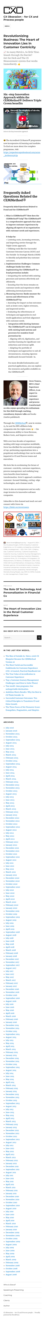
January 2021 (11, 875)
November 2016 (12, 992)
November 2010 (12, 1199)
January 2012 (11, 1163)
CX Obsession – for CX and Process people (20, 18)
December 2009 (12, 1232)
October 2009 (11, 1238)
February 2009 (12, 1262)
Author (6, 1306)
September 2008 (13, 1272)
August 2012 (11, 1142)
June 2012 (10, 1148)
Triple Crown (23, 574)
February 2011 (12, 1190)
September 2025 (13, 740)
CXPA (5, 549)
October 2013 (11, 1100)
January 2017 (11, 986)
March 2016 (11, 1016)
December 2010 (12, 1196)
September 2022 (13, 827)
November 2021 (12, 851)
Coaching (7, 1295)
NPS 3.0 (27, 572)
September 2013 (13, 1103)
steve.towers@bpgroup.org (16, 542)
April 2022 (10, 839)
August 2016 (11, 1001)
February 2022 (12, 842)
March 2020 (11, 902)
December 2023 (12, 785)
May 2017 (10, 977)
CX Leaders (18, 547)
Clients (6, 1300)
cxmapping (27, 547)
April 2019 (10, 929)
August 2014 (11, 1070)
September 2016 (13, 998)
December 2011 (12, 1166)
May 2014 (10, 1079)
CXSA (38, 560)
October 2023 (11, 791)
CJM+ (30, 549)
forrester (6, 565)
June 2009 (10, 1250)
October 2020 (11, 884)
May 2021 (10, 869)
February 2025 (12, 758)
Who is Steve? (9, 1285)
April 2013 (10, 1118)
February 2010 (12, 1226)
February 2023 (12, 812)
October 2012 (11, 1136)
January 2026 (11, 731)
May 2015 (10, 1043)
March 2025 (11, 755)
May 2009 (10, 1253)
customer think (8, 558)
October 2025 (11, 737)
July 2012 (9, 1145)
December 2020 (12, 878)
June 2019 (10, 926)
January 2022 (11, 845)
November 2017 (12, 962)
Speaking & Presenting (13, 1290)
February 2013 (12, 1124)
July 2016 (10, 1004)
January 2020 (11, 908)
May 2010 (10, 1217)
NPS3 (32, 572)
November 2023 (12, 788)
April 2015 (10, 1046)
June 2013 (10, 1112)
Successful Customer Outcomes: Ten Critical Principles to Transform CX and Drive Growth (22, 701)
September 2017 (13, 965)
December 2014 (12, 1058)
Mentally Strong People (11, 572)
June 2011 (10, 1178)
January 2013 (11, 1127)
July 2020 (10, 890)
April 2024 (10, 776)
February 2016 (12, 1019)
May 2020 (10, 896)
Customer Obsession (31, 556)
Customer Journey (10, 554)
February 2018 (12, 953)
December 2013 (12, 1094)
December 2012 (12, 1130)
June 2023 (10, 800)
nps (22, 572)
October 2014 (11, 1064)
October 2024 (11, 761)
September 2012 (13, 1139)
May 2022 (10, 836)
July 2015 (9, 1040)
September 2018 (13, 932)
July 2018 (9, 938)
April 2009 (10, 1256)
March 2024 (11, 779)
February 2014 (12, 1088)
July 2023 (10, 797)
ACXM (21, 545)
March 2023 (11, 809)
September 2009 (13, 1241)
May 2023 (10, 803)
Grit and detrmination (24, 565)
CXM (33, 560)
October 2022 (11, 824)
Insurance (35, 565)
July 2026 (10, 728)
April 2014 (10, 1082)
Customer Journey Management (29, 554)
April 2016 (10, 1013)
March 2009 (11, 1259)
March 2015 (11, 1049)
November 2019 (12, 911)
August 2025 (11, 743)
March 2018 (11, 950)
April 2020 (10, 899)
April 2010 (10, 1220)
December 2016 (12, 989)
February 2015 (12, 1052)
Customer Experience (29, 551)
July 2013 (9, 1109)
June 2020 (10, 893)
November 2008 (13, 1265)
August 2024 (11, 767)
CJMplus (35, 549)
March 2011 (10, 1187)
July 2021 (9, 863)
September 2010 (13, 1205)
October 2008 (11, 1268)
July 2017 (9, 971)
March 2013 (11, 1121)
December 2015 (12, 1025)
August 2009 (11, 1244)
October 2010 (11, 1202)
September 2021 (13, 857)
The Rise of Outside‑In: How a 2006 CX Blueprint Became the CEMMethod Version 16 (22, 659)
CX (16, 558)
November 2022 (13, 821)
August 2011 (11, 1172)
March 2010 (11, 1223)
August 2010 (11, 1208)
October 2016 (11, 995)
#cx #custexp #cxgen (11, 545)
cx (13, 547)
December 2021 (12, 848)
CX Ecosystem (32, 558)
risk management (12, 574)
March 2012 (11, 1157)
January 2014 (11, 1091)
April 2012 (10, 1154)
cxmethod (35, 547)
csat (4, 551)
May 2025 (10, 752)
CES (22, 549)
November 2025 (13, 734)
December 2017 (12, 959)
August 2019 (11, 920)
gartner (12, 565)
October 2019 (11, 914)
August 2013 (11, 1106)
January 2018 (11, 956)
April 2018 (10, 947)
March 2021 (11, 872)
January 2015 (11, 1055)
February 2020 (12, 905)
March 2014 (11, 1085)
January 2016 (11, 1022)
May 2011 (10, 1181)
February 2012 (12, 1160)
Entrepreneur (30, 563)
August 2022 (11, 830)
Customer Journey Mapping (13, 556)
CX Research (26, 560)
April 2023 (10, 806)
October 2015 (11, 1031)
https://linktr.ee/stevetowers (16, 507)
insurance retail (24, 567)
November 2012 (12, 1133)
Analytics (27, 545)
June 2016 (10, 1007)
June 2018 (10, 941)
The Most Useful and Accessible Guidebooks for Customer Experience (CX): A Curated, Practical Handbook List (23, 668)
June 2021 (10, 866)
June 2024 (10, 773)
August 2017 (11, 968)
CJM (25, 549)
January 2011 (11, 1193)
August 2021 (11, 860)
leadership (21, 569)
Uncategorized (13, 549)
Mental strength (31, 569)
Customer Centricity (14, 551)
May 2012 (10, 1151)
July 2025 (10, 746)
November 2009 (13, 1235)
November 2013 (12, 1097)
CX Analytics (22, 558)
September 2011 (12, 1169)
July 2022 (10, 833)
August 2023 (11, 794)
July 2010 (9, 1211)
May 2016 (10, 1010)
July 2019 (10, 923)
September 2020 (13, 887)
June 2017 (10, 974)
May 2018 (10, 944)
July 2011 (9, 1175)
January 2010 (11, 1229)
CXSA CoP (6, 563)
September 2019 (13, 917)
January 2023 (11, 815)
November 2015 (12, 1028)
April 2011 (10, 1184)
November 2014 (12, 1061)
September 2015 (13, 1034)
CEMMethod (20, 423)
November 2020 (13, 881)
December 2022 (12, 818)
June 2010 (10, 1214)
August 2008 (11, 1275)
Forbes (37, 563)
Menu (7, 26)
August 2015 (11, 1037)
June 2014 (10, 1076)
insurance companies (11, 567)
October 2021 (11, 854)
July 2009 (10, 1247)
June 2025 (10, 749)
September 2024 (13, 764)
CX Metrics (18, 560)
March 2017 (11, 980)
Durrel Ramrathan (17, 563)
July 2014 (9, 1073)
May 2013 (10, 1115)
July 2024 (10, 770)
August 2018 (11, 935)
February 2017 (12, 983)
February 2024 (12, 782)
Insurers (14, 569)
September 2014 (13, 1067)
